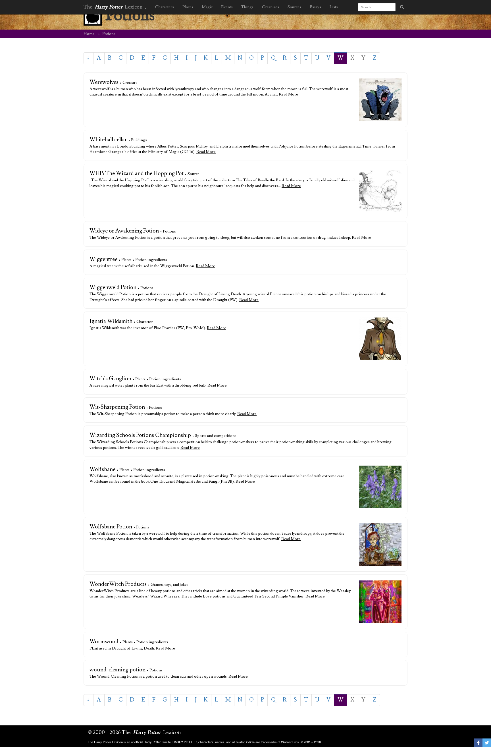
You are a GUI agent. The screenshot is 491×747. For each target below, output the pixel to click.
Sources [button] (294, 7)
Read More (288, 94)
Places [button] (187, 7)
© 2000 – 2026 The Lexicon (134, 732)
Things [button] (247, 7)
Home (89, 33)
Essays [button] (315, 7)
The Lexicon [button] (114, 7)
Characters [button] (164, 7)
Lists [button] (334, 7)
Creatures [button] (270, 7)
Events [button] (227, 7)
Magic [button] (207, 7)
